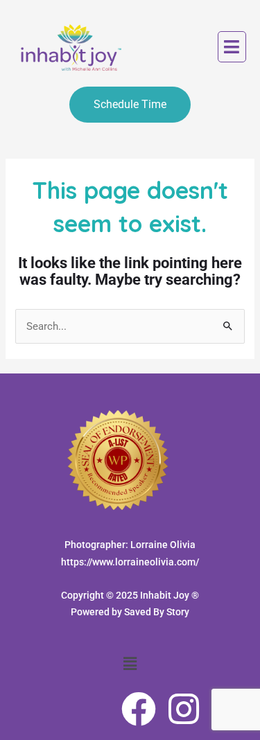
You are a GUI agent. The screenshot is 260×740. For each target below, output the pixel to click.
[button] (232, 47)
